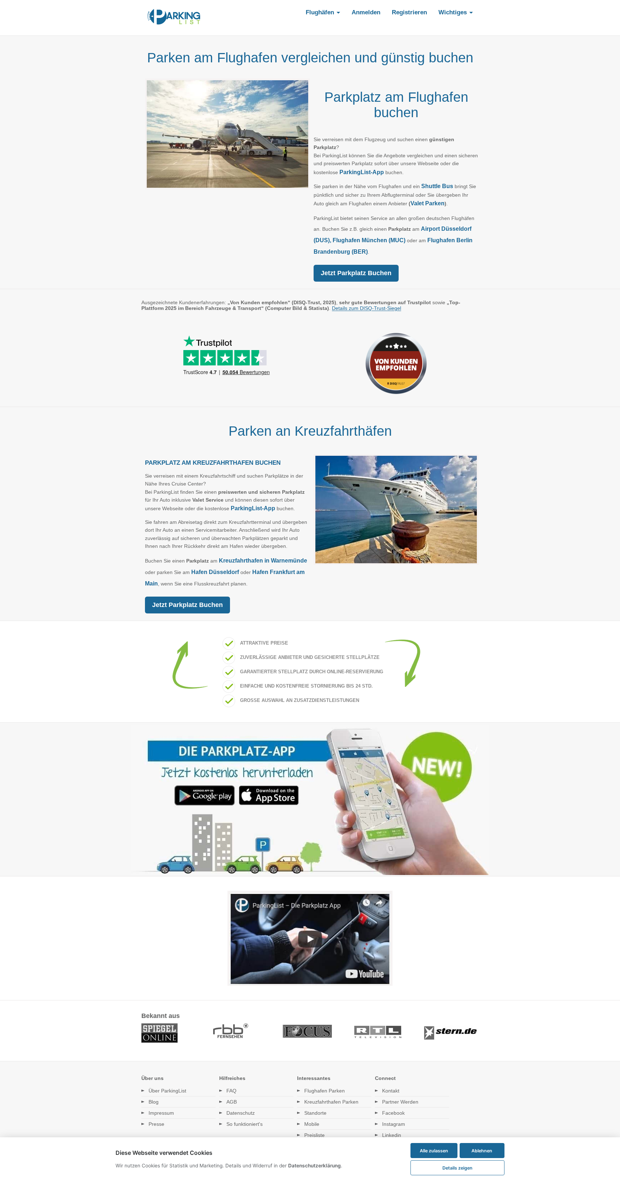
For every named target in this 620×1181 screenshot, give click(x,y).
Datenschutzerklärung (314, 1165)
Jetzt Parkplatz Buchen (356, 273)
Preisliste (314, 1135)
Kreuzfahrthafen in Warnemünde (263, 561)
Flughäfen (321, 12)
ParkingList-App (361, 172)
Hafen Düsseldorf (215, 572)
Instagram (393, 1124)
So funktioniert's (244, 1124)
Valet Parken (427, 203)
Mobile (311, 1124)
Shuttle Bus (437, 186)
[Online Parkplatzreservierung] (174, 17)
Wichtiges (453, 12)
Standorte (315, 1113)
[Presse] (309, 1042)
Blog (154, 1102)
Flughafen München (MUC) (369, 240)
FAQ (231, 1091)
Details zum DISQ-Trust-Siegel (366, 308)
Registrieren (409, 12)
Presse (156, 1124)
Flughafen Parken (324, 1091)
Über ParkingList (167, 1091)
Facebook (393, 1113)
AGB (231, 1102)
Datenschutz (240, 1113)
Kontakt (390, 1091)
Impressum (161, 1113)
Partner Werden (400, 1102)
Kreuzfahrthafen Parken (331, 1102)
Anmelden (366, 12)
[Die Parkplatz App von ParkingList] (310, 873)
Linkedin (391, 1135)
